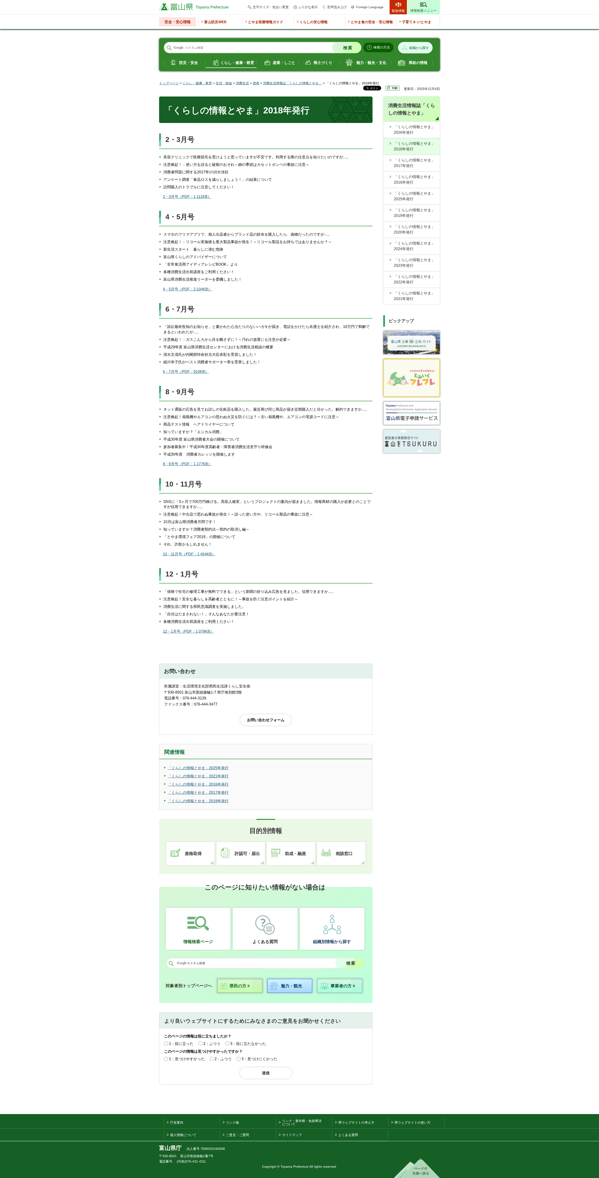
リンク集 (232, 1122)
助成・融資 (295, 853)
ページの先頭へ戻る (417, 1168)
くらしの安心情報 (314, 22)
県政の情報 (418, 63)
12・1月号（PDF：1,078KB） (188, 631)
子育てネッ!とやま (416, 22)
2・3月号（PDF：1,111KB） (187, 197)
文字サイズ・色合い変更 (271, 7)
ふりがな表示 (308, 7)
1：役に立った (181, 1044)
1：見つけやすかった (187, 1059)
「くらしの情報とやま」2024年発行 (414, 246)
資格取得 (193, 853)
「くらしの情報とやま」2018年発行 (414, 146)
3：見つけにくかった (259, 1059)
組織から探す (419, 48)
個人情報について (183, 1135)
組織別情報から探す (332, 941)
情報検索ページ (198, 941)
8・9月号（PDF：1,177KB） (187, 464)
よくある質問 (265, 941)
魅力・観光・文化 (371, 63)
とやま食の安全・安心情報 (372, 22)
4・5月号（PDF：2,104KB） (187, 289)
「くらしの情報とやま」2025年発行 (414, 196)
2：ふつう (211, 1044)
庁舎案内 (176, 1122)
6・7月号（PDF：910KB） (186, 372)
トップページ (169, 83)
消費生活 (242, 83)
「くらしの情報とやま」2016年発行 (414, 179)
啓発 (256, 83)
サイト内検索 (169, 47)
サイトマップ (292, 1135)
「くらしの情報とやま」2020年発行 (414, 229)
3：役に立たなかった (248, 1044)
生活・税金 (224, 83)
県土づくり (323, 63)
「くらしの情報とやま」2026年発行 (414, 129)
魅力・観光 (291, 986)
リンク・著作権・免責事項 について (301, 1122)
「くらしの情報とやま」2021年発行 (414, 296)
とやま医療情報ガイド (265, 22)
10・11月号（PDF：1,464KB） (189, 554)
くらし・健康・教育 (237, 63)
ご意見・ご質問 (237, 1135)
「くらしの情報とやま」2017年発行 (414, 163)
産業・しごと (284, 63)
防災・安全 (188, 63)
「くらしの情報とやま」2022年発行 (414, 279)
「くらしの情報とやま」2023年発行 (414, 263)
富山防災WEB (215, 22)
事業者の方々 (343, 986)
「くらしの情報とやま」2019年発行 (414, 213)
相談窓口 (344, 853)
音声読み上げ (337, 7)
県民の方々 (240, 986)
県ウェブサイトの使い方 (412, 1122)
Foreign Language (370, 7)
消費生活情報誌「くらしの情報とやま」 (292, 83)
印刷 (395, 88)
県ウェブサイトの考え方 (356, 1122)
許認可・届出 (247, 853)
